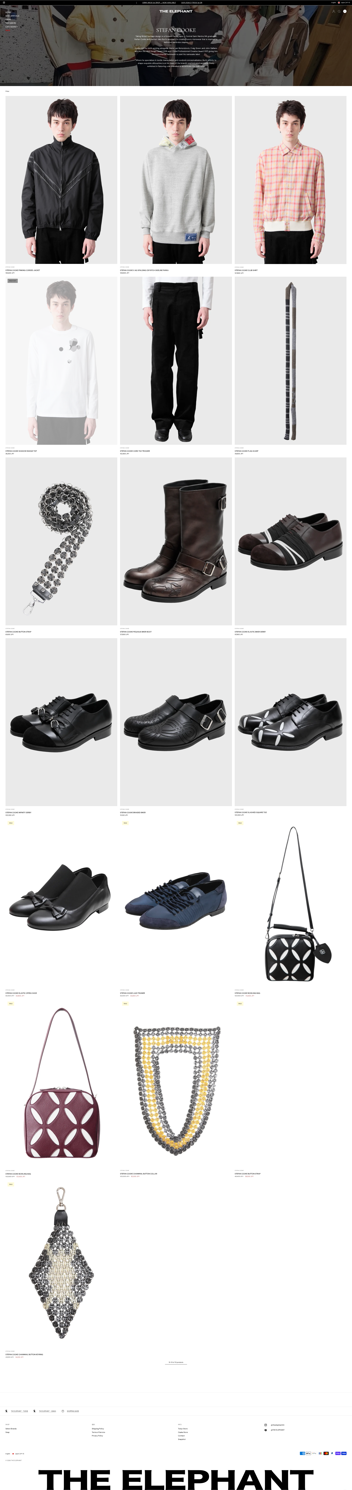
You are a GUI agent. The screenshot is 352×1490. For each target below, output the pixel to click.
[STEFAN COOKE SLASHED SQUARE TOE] (290, 722)
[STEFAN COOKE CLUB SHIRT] (290, 180)
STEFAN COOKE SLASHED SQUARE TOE (251, 812)
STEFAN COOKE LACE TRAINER (132, 993)
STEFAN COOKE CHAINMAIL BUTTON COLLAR (138, 1174)
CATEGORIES (12, 27)
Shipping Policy (98, 1429)
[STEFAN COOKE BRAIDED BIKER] (176, 722)
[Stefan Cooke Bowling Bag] (290, 903)
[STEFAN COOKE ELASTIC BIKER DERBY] (290, 541)
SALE (8, 30)
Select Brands (11, 1429)
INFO (180, 1424)
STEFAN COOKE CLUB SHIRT (246, 270)
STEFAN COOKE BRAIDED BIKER (133, 812)
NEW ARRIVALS (12, 16)
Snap (7, 1432)
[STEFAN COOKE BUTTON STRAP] (61, 541)
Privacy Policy (97, 1436)
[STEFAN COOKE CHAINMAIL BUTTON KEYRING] (61, 1264)
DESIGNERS (11, 23)
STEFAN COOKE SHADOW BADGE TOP (21, 451)
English (333, 2)
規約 (93, 1424)
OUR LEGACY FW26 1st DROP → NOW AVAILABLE (164, 2)
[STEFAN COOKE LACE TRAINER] (176, 903)
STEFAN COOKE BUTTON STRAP (18, 632)
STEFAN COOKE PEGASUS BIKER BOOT (136, 632)
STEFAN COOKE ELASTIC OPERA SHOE (21, 993)
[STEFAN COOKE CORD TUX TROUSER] (176, 361)
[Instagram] (4, 2)
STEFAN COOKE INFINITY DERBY (18, 812)
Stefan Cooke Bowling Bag (247, 993)
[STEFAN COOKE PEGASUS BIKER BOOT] (176, 541)
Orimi (8, 19)
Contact (181, 1436)
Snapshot (182, 1439)
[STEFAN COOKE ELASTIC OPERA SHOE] (61, 903)
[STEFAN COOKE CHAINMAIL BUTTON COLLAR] (176, 1083)
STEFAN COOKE (10, 267)
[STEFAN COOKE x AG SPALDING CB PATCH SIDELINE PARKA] (176, 180)
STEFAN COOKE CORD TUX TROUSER (135, 451)
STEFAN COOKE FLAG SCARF (246, 451)
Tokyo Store (183, 1429)
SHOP (7, 1424)
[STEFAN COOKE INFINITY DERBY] (61, 722)
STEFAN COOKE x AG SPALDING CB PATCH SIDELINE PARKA (144, 270)
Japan (345, 2)
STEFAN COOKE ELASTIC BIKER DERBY (250, 632)
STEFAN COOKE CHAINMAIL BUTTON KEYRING (24, 1354)
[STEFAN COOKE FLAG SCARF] (290, 361)
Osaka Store (183, 1432)
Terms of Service (98, 1432)
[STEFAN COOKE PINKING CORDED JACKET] (61, 180)
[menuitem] (16, 12)
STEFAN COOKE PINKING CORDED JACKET (23, 270)
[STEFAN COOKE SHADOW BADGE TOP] (61, 361)
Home (8, 12)
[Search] (339, 11)
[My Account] (333, 11)
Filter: (7, 91)
